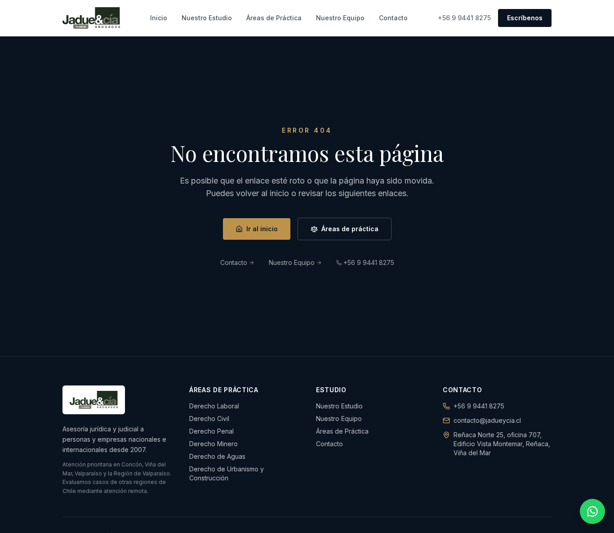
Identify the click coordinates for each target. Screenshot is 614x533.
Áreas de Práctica (274, 18)
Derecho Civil (209, 418)
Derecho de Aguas (217, 456)
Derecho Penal (211, 431)
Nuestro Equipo (340, 18)
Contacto (393, 18)
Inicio (158, 18)
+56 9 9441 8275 (464, 18)
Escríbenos (525, 18)
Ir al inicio (262, 229)
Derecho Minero (213, 444)
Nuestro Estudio (207, 18)
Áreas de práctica (349, 229)
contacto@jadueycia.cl (487, 420)
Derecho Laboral (214, 406)
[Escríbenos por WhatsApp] (592, 511)
